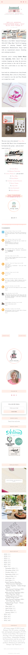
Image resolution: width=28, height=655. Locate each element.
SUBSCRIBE (14, 411)
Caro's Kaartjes (8, 239)
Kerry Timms (14, 183)
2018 (5, 562)
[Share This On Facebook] (12, 218)
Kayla (6, 293)
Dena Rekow (14, 178)
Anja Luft (15, 185)
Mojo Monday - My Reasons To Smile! (14, 481)
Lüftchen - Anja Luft (9, 263)
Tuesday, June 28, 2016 (15, 308)
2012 (5, 620)
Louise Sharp (9, 173)
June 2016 (8, 580)
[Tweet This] (14, 218)
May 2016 (8, 606)
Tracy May (21, 141)
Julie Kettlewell (14, 188)
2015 (5, 614)
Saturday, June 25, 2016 (19, 278)
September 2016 (10, 574)
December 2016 (10, 568)
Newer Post (5, 335)
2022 (6, 556)
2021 (5, 558)
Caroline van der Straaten (14, 181)
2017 (5, 564)
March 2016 (9, 610)
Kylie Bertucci (15, 190)
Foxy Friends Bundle (14, 111)
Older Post (22, 335)
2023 (6, 554)
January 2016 (9, 612)
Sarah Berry (14, 169)
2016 (5, 566)
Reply (6, 235)
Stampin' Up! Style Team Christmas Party (14, 508)
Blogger (22, 648)
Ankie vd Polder (8, 231)
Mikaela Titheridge (14, 171)
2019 (5, 560)
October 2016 (9, 572)
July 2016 (8, 578)
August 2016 (9, 576)
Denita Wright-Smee (9, 248)
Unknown (7, 272)
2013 (5, 618)
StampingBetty (8, 302)
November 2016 (10, 570)
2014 (5, 616)
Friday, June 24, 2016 (16, 231)
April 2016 (9, 608)
